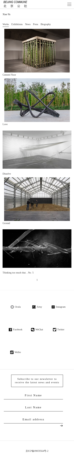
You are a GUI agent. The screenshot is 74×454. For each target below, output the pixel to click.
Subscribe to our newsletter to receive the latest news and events (37, 381)
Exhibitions (17, 24)
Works (6, 24)
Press (35, 24)
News (27, 24)
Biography (46, 24)
